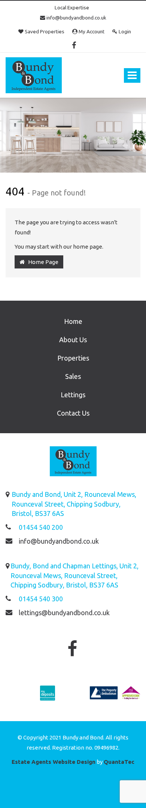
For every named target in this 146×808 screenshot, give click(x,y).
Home (73, 321)
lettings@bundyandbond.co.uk (64, 612)
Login (124, 31)
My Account (90, 31)
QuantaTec (119, 762)
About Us (73, 339)
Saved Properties (44, 31)
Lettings (73, 394)
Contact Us (73, 413)
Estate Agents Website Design (53, 762)
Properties (73, 358)
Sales (73, 376)
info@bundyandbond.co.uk (75, 18)
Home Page (41, 262)
